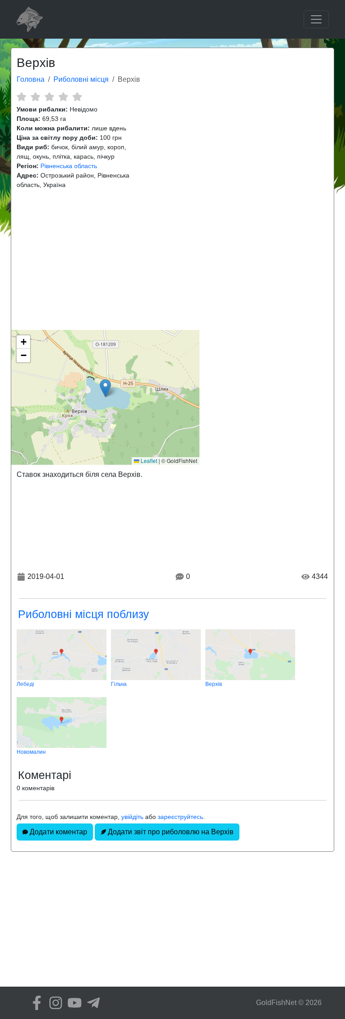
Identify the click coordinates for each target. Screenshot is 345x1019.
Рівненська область (68, 165)
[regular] (49, 96)
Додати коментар (57, 832)
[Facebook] (34, 1003)
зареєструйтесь (180, 816)
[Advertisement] (172, 260)
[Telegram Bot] (91, 1003)
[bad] (21, 96)
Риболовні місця (81, 79)
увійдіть (132, 816)
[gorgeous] (77, 96)
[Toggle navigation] (316, 19)
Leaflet (148, 460)
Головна (30, 79)
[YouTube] (72, 1003)
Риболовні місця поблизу (83, 614)
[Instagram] (53, 1003)
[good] (63, 96)
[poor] (35, 96)
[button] (105, 388)
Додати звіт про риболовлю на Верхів (170, 832)
